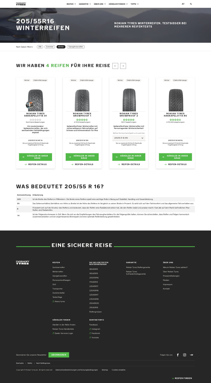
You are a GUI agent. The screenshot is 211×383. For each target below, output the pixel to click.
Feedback (93, 325)
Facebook (96, 333)
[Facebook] (177, 355)
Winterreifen (58, 272)
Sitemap (105, 370)
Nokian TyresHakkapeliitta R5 (175, 114)
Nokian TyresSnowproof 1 (82, 114)
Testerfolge (57, 297)
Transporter (58, 289)
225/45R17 (93, 286)
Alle (40, 47)
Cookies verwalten (119, 370)
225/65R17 (93, 295)
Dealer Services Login (64, 333)
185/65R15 (93, 269)
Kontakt (166, 289)
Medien (166, 280)
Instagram (96, 329)
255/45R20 (94, 303)
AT (183, 4)
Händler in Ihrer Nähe (37, 157)
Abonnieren (58, 355)
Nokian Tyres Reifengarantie (138, 267)
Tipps (133, 4)
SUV (54, 284)
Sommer (49, 47)
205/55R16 (94, 278)
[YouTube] (191, 355)
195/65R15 (93, 273)
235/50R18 (94, 299)
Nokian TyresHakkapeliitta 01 (35, 114)
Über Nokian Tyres (171, 272)
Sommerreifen (59, 267)
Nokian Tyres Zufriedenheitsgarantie (136, 273)
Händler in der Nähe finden (64, 325)
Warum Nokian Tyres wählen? (175, 267)
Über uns (98, 4)
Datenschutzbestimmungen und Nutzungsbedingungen (77, 370)
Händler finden (117, 4)
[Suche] (191, 4)
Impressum (167, 284)
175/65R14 (93, 282)
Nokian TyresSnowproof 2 (129, 114)
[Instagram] (184, 355)
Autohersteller (59, 293)
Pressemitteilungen (171, 276)
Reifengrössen (95, 312)
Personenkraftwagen (61, 280)
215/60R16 (93, 307)
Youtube (95, 337)
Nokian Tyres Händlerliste (63, 329)
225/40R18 (93, 290)
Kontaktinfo (96, 320)
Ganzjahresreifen (76, 47)
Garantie (84, 4)
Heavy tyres (60, 301)
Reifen (70, 4)
